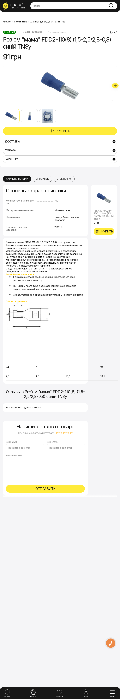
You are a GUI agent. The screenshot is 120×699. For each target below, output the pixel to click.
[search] (111, 6)
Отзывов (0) (64, 178)
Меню (112, 697)
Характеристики (17, 178)
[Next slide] (115, 85)
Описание (42, 178)
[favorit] (115, 32)
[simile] (111, 32)
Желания (59, 697)
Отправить (45, 488)
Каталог (7, 696)
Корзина (33, 696)
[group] (60, 85)
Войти (86, 697)
